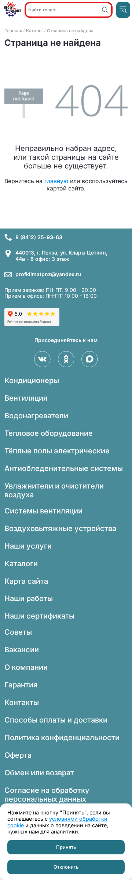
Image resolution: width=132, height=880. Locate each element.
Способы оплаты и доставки (55, 720)
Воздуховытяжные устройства (60, 528)
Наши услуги (28, 546)
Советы (18, 632)
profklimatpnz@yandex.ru (48, 274)
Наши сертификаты (39, 616)
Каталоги (21, 563)
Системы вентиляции (43, 510)
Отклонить (66, 867)
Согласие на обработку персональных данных (46, 794)
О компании (26, 667)
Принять (66, 847)
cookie (15, 825)
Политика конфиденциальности (62, 737)
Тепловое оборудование (48, 433)
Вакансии (21, 649)
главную (56, 181)
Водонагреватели (36, 415)
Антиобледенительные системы (63, 468)
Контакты (21, 702)
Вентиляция (25, 398)
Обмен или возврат (39, 772)
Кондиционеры (31, 380)
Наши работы (28, 598)
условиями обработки (78, 819)
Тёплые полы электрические (57, 450)
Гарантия (20, 684)
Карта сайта (26, 581)
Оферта (18, 755)
